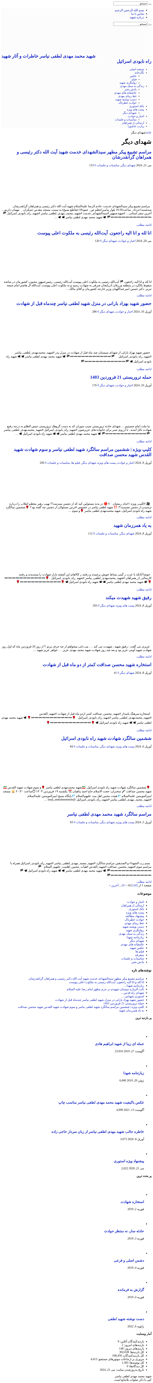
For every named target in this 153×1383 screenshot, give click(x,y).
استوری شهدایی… (133, 996)
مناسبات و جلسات (126, 119)
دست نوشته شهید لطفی (126, 1319)
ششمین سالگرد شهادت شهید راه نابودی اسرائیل (106, 738)
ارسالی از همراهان (133, 122)
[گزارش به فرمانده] (134, 1282)
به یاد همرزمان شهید (132, 525)
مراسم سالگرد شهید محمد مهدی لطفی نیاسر (109, 814)
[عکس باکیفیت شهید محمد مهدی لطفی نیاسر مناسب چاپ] (134, 1095)
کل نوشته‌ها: (136, 1362)
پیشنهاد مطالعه (134, 916)
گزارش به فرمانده (131, 1290)
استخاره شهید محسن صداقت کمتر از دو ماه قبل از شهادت (97, 664)
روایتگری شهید (128, 82)
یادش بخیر (130, 89)
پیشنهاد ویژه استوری (129, 1161)
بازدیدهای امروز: (133, 1345)
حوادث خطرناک (127, 102)
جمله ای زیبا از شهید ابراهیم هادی (119, 1044)
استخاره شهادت (132, 1202)
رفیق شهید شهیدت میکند (129, 597)
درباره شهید (137, 17)
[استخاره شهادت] (134, 1194)
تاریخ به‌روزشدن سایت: (129, 1369)
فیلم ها (75, 462)
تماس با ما (137, 13)
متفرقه (139, 955)
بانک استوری (136, 106)
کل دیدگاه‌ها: (136, 1366)
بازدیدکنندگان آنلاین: (131, 1341)
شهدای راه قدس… (132, 992)
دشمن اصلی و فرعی (129, 1260)
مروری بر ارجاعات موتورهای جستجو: (120, 1359)
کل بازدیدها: (136, 1352)
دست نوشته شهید (126, 99)
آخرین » (114, 885)
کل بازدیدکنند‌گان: (133, 1355)
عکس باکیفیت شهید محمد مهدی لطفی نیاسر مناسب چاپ (101, 1102)
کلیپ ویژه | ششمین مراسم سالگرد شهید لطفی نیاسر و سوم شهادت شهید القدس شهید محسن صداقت (81, 1006)
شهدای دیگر (130, 112)
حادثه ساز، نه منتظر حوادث (124, 1231)
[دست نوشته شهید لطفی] (134, 1311)
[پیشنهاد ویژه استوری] (134, 1153)
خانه (149, 132)
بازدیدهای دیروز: (134, 1348)
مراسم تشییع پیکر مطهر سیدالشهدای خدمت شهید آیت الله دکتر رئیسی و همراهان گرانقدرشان (86, 978)
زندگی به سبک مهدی (132, 86)
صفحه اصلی (136, 69)
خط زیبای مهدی (127, 96)
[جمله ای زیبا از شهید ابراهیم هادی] (134, 1036)
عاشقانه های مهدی (125, 92)
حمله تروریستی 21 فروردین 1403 (121, 377)
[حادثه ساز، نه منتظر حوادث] (134, 1223)
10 (122, 885)
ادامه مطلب (144, 224)
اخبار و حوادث (136, 116)
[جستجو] (150, 4)
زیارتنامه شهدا (135, 937)
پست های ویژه (135, 109)
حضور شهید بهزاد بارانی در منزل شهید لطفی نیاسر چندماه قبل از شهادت (84, 303)
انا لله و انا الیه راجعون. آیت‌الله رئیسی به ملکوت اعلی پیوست (94, 232)
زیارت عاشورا (136, 126)
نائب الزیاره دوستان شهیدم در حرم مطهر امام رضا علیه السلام (105, 989)
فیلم (134, 79)
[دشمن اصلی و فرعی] (134, 1253)
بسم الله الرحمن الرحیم (129, 10)
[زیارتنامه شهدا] (134, 1065)
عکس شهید (137, 947)
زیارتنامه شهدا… (134, 985)
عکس (133, 75)
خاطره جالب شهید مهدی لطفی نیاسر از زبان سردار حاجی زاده (97, 1132)
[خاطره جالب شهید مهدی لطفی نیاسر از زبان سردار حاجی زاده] (134, 1124)
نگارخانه (139, 72)
